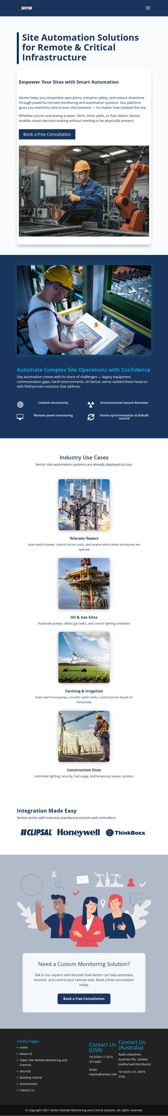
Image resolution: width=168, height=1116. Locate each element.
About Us (26, 1054)
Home (24, 1047)
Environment (28, 1084)
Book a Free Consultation (47, 134)
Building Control (31, 1077)
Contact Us (27, 1090)
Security (25, 1071)
